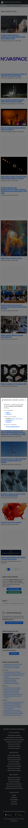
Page (13, 418)
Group (20, 418)
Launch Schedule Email (12, 426)
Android (8, 414)
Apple (7, 412)
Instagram (9, 420)
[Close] (26, 400)
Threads (8, 422)
